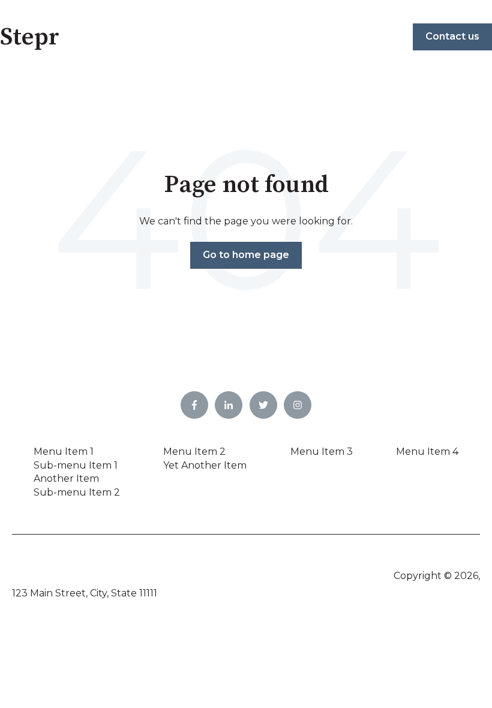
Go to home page (246, 254)
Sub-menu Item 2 (77, 492)
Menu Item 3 (321, 451)
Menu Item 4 (427, 451)
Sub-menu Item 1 (76, 465)
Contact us (452, 36)
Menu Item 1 (64, 451)
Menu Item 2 (194, 451)
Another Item (66, 478)
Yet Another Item (205, 465)
